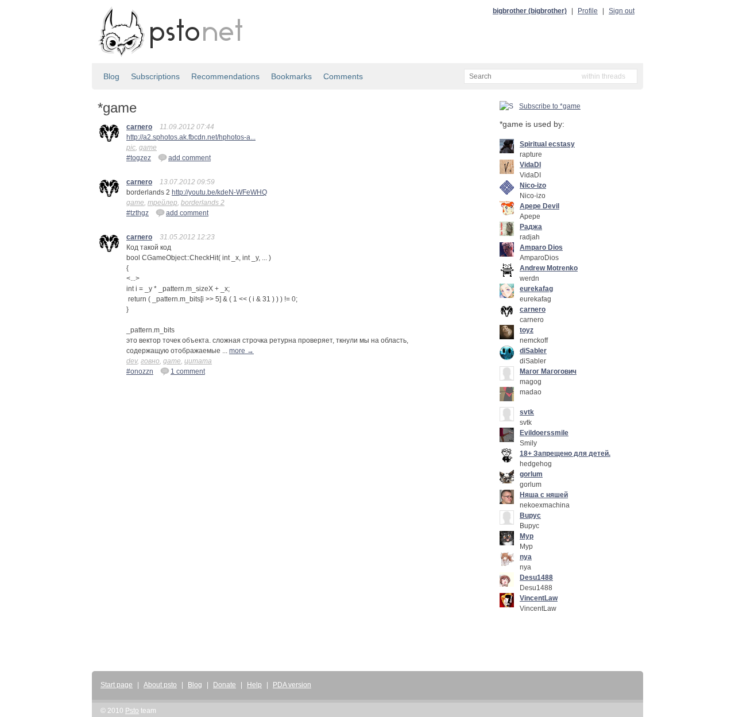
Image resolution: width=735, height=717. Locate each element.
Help (254, 685)
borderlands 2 (203, 203)
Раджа (531, 227)
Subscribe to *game (550, 106)
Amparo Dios (541, 247)
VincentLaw (539, 598)
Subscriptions (155, 76)
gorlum (531, 474)
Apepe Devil (539, 206)
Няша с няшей (544, 495)
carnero (139, 127)
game (148, 148)
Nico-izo (533, 185)
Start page (116, 685)
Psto (132, 711)
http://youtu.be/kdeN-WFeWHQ (219, 192)
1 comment (188, 371)
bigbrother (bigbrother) (530, 11)
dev (131, 361)
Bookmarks (291, 76)
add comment (189, 158)
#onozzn (139, 371)
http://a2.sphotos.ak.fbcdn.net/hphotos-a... (191, 137)
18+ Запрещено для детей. (565, 453)
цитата (198, 361)
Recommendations (225, 76)
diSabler (533, 351)
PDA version (292, 685)
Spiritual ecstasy (547, 144)
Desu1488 (536, 577)
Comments (343, 76)
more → (241, 351)
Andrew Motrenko (549, 268)
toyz (526, 330)
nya (526, 557)
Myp (526, 536)
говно (150, 361)
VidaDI (530, 165)
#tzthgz (137, 213)
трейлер (162, 203)
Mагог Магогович (548, 371)
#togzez (138, 158)
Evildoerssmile (544, 433)
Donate (224, 685)
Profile (588, 11)
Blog (111, 76)
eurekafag (536, 289)
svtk (527, 412)
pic (131, 148)
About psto (160, 685)
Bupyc (530, 515)
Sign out (622, 11)
